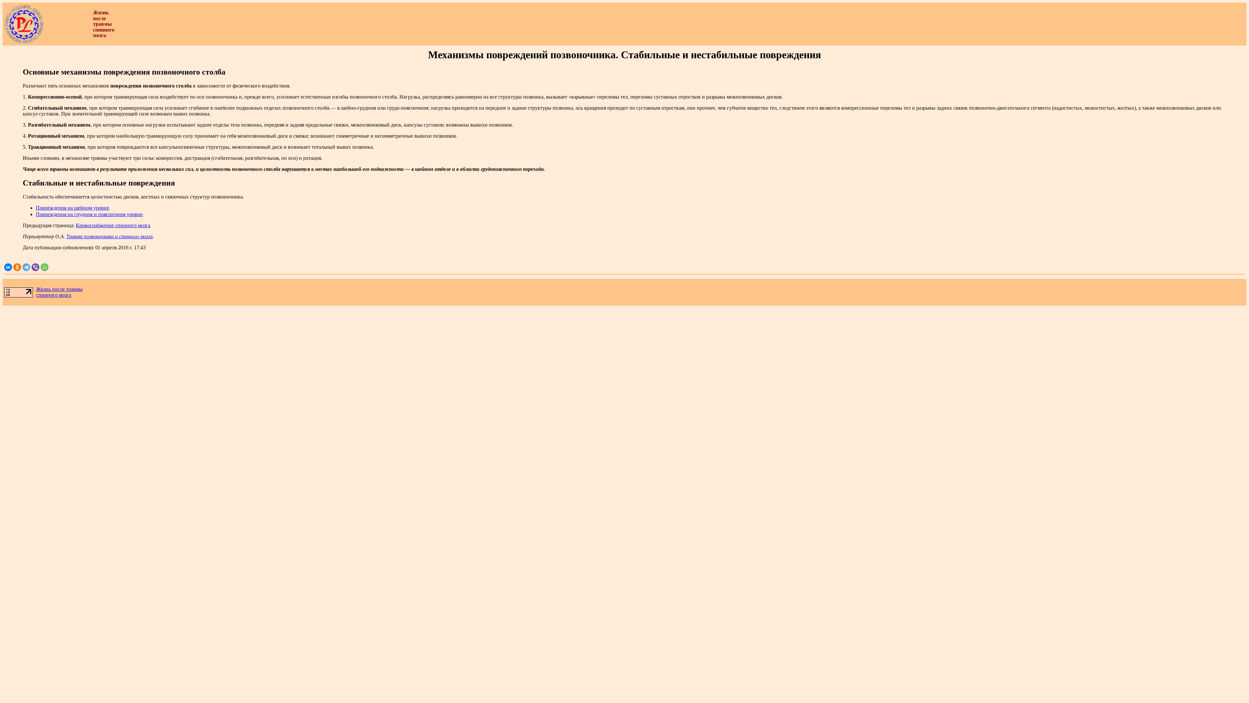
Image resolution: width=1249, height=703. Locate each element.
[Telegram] (26, 267)
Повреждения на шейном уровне (72, 208)
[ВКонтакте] (8, 267)
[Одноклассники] (17, 267)
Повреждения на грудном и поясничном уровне (89, 214)
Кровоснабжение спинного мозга (113, 225)
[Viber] (35, 267)
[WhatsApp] (44, 267)
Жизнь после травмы (59, 289)
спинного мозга (53, 295)
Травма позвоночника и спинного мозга (109, 236)
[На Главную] (24, 42)
